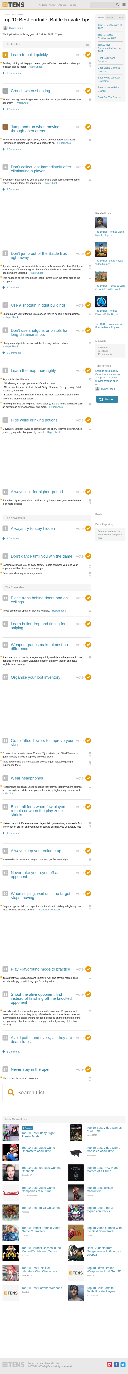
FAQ (58, 1363)
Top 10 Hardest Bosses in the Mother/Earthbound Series (41, 1249)
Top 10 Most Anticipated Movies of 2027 (109, 48)
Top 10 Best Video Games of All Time (104, 1129)
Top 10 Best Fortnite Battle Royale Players (101, 1289)
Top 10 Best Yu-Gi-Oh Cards (41, 1208)
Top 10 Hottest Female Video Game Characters (41, 1229)
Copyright (49, 1363)
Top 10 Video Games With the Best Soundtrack (104, 1229)
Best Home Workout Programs (109, 79)
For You (72, 5)
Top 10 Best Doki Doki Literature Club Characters (39, 1269)
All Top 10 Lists (8, 15)
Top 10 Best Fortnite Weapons (42, 1288)
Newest (52, 5)
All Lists (43, 5)
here (100, 538)
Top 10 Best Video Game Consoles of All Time (103, 1149)
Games (20, 15)
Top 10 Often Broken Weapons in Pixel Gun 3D (104, 1269)
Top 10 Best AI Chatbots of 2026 (107, 36)
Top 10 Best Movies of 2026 (110, 27)
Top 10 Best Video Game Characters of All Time (38, 1149)
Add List (63, 5)
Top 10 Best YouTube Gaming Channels (41, 1169)
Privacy (39, 1363)
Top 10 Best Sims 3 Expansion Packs (100, 1209)
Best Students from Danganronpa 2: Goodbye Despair (104, 1251)
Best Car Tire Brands (109, 97)
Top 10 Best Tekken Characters (100, 1189)
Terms (31, 1363)
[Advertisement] (47, 223)
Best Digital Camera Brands (109, 69)
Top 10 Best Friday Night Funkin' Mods (38, 1134)
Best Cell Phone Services (106, 59)
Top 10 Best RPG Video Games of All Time (102, 1169)
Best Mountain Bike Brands (108, 89)
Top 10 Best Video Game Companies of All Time (38, 1189)
